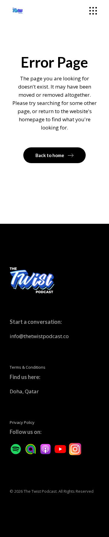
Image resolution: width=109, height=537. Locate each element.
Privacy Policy (22, 422)
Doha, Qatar (24, 391)
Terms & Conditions (27, 367)
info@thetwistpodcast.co (39, 336)
